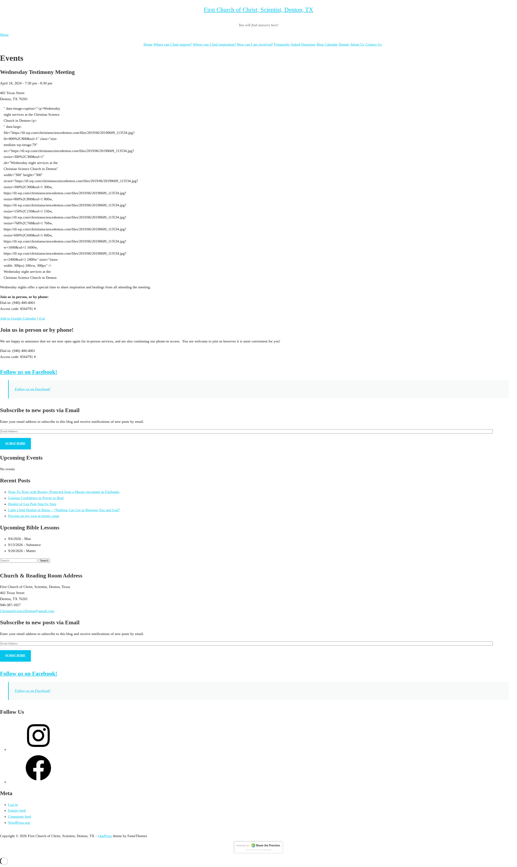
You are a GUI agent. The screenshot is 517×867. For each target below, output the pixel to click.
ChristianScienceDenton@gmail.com (27, 611)
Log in (13, 805)
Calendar (331, 44)
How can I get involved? (255, 44)
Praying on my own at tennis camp (33, 516)
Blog (320, 44)
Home (148, 44)
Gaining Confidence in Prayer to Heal (36, 498)
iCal (42, 318)
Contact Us (373, 44)
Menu (4, 35)
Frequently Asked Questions (294, 44)
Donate (344, 44)
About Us (357, 44)
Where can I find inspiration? (214, 44)
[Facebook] (38, 782)
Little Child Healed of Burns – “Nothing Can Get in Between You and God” (64, 510)
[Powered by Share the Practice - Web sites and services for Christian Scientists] (258, 853)
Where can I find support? (172, 44)
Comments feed (19, 817)
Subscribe (15, 444)
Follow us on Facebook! (28, 372)
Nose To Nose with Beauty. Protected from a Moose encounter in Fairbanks (63, 492)
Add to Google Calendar (18, 318)
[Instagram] (38, 749)
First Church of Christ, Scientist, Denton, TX (258, 9)
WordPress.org (19, 823)
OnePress (105, 836)
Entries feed (17, 810)
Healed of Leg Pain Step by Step (32, 504)
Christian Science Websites (258, 850)
